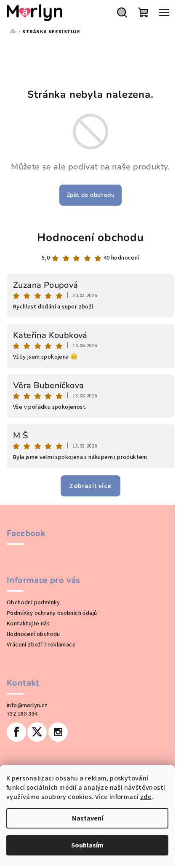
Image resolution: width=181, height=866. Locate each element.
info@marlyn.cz (27, 705)
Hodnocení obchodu (90, 237)
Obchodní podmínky (33, 602)
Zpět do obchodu (90, 195)
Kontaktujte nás (28, 623)
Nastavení (87, 818)
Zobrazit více (90, 486)
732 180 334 (22, 714)
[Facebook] (16, 732)
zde (146, 797)
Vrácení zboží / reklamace (41, 645)
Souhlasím (87, 845)
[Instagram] (58, 732)
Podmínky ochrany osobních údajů (52, 613)
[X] (37, 732)
